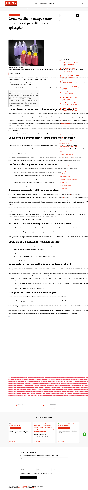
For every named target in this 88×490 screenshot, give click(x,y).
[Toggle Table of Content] (36, 92)
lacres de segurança (65, 176)
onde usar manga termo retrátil (37, 395)
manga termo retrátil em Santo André (33, 383)
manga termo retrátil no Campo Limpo (46, 387)
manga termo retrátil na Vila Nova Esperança (36, 385)
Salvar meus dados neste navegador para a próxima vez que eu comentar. (37, 473)
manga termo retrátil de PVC (43, 381)
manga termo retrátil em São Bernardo (51, 383)
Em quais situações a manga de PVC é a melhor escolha (23, 100)
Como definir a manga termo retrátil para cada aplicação (24, 95)
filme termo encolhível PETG (31, 379)
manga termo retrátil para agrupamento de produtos (34, 389)
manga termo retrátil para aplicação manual (56, 389)
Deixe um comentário (12, 39)
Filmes (61, 151)
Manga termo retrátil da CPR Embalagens (20, 105)
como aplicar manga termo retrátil (19, 377)
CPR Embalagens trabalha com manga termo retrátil (56, 377)
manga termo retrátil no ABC (31, 387)
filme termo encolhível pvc (44, 379)
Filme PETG (62, 132)
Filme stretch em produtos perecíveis (69, 140)
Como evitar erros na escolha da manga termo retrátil (23, 103)
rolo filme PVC (63, 188)
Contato (51, 3)
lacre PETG (62, 163)
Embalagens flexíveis (65, 126)
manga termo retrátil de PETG (29, 381)
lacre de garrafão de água (66, 154)
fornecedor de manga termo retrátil (59, 379)
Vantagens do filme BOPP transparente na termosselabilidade (68, 69)
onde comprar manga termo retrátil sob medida (19, 395)
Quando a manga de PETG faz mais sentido (20, 98)
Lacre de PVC (63, 160)
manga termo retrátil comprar (15, 381)
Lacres (61, 169)
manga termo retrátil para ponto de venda (18, 391)
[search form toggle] (83, 3)
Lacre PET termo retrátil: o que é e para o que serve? (27, 219)
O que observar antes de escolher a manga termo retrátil (24, 93)
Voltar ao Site (43, 3)
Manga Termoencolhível (66, 185)
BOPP (61, 120)
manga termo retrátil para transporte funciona (57, 391)
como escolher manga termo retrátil (36, 377)
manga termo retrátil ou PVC (15, 389)
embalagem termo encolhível (67, 123)
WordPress (34, 487)
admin (10, 34)
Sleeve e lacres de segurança (67, 194)
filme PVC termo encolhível (66, 137)
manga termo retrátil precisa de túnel (40, 393)
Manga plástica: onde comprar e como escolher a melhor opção (18, 432)
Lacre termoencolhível (65, 166)
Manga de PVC (63, 182)
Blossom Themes (21, 487)
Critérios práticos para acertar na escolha (20, 97)
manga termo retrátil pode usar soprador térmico (20, 393)
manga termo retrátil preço (56, 393)
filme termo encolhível (65, 143)
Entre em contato (13, 313)
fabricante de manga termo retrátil (16, 379)
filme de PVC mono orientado (67, 129)
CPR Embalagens (24, 486)
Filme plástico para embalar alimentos (69, 135)
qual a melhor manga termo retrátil (53, 395)
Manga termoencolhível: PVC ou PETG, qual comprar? (67, 432)
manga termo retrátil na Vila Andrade (17, 385)
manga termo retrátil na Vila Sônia (54, 385)
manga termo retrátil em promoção (16, 383)
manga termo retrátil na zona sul (16, 387)
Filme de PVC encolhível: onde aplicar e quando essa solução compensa (70, 110)
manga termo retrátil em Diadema (58, 381)
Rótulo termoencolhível (65, 191)
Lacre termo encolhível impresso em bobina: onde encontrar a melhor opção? (33, 133)
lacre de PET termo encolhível (67, 157)
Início (35, 3)
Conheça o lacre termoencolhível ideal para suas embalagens (29, 288)
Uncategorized (63, 197)
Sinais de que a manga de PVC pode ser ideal (21, 102)
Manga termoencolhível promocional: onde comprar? (42, 435)
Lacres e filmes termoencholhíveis (68, 179)
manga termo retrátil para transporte (36, 391)
